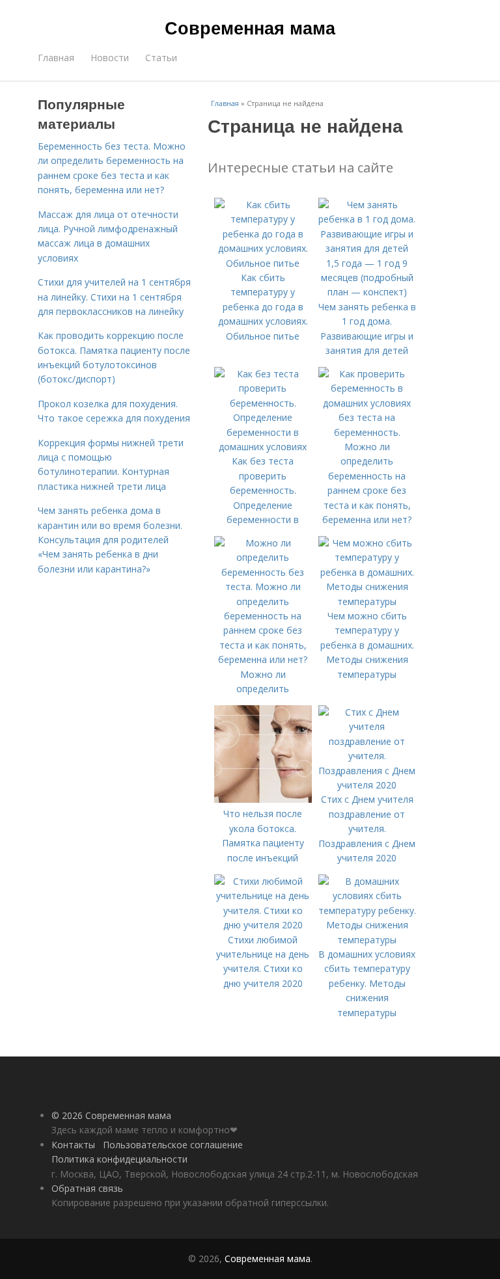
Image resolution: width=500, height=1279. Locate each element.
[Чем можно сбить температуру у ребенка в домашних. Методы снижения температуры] (367, 601)
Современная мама (250, 27)
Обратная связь (87, 1188)
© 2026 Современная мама (111, 1115)
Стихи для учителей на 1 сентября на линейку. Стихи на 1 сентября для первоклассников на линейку (114, 296)
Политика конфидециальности (119, 1159)
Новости (109, 57)
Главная (56, 57)
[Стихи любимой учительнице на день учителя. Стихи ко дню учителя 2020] (263, 925)
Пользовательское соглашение (173, 1144)
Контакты (73, 1144)
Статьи (161, 57)
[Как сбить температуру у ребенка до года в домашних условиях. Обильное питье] (263, 263)
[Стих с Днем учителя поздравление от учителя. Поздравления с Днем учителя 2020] (367, 785)
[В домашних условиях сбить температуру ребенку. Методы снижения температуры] (367, 940)
